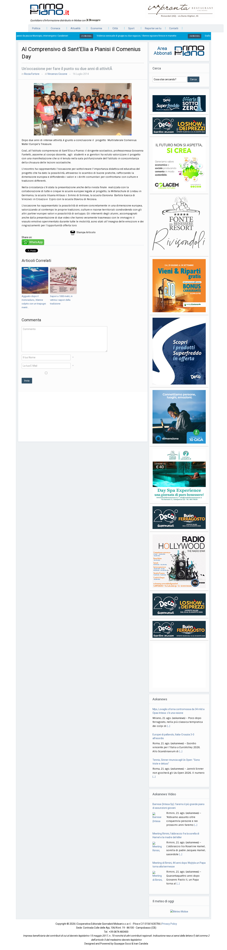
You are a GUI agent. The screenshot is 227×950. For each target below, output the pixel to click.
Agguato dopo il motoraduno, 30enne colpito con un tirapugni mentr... (34, 302)
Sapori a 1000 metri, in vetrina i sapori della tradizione (61, 300)
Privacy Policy (169, 923)
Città (113, 29)
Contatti (173, 28)
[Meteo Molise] (179, 911)
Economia (94, 29)
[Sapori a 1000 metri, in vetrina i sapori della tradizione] (63, 280)
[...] (180, 726)
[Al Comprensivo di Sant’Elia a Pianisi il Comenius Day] (83, 109)
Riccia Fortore (31, 73)
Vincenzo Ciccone (57, 73)
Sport (129, 29)
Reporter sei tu (153, 28)
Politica (34, 29)
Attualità (73, 29)
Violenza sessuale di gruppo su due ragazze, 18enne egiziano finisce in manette (107, 36)
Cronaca (53, 29)
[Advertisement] (83, 417)
